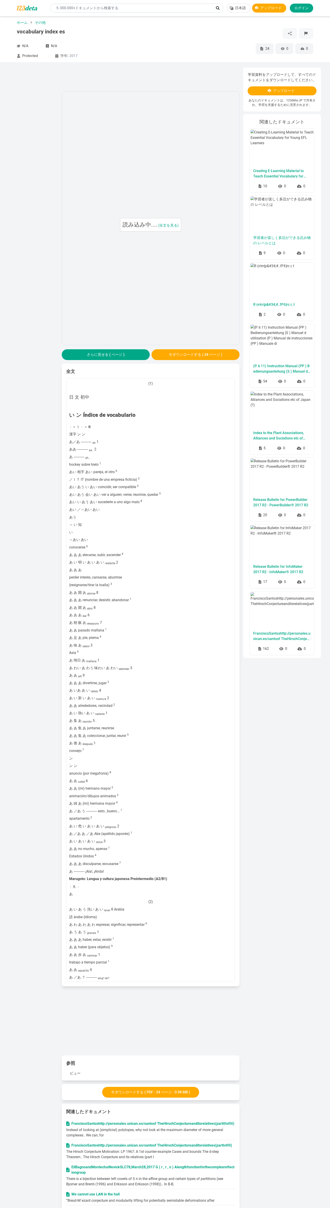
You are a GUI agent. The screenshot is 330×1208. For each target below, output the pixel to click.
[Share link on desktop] (290, 33)
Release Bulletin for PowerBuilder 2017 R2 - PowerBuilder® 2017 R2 (280, 502)
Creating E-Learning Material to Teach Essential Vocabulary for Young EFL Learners (278, 174)
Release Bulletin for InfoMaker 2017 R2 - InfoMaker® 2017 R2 (278, 569)
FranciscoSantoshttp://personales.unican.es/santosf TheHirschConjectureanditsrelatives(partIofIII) (151, 1145)
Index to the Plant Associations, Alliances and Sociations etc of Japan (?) (278, 436)
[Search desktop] (217, 8)
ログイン (301, 8)
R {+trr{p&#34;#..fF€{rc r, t (274, 304)
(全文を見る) (168, 225)
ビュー (75, 1073)
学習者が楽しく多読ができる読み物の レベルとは (282, 240)
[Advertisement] (33, 135)
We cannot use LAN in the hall (95, 1194)
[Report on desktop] (306, 33)
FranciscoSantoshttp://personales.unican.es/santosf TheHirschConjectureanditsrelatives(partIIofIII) (281, 636)
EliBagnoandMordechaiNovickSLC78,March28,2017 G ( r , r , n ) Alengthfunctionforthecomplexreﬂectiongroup (152, 1170)
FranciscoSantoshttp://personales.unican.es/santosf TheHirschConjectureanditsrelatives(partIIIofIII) (152, 1123)
